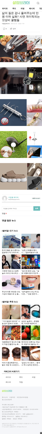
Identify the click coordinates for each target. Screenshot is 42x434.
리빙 (22, 8)
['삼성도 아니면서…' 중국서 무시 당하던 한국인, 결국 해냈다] (30, 356)
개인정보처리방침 (22, 397)
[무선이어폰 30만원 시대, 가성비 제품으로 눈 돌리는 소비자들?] (11, 285)
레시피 (32, 8)
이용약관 (12, 397)
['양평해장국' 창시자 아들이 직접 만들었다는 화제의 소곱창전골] (11, 335)
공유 (14, 29)
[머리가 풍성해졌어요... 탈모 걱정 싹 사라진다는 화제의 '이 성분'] (11, 356)
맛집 (21, 382)
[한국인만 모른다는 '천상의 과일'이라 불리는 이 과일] (30, 335)
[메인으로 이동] (21, 3)
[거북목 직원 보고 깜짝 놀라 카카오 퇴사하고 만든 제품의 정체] (11, 264)
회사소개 (5, 397)
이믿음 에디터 (6, 23)
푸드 (14, 8)
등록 (36, 208)
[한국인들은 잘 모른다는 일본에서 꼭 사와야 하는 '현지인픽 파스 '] (11, 243)
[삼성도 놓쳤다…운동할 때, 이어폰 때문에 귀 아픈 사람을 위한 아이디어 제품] (30, 314)
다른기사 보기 (36, 198)
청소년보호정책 (7, 399)
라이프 (5, 8)
